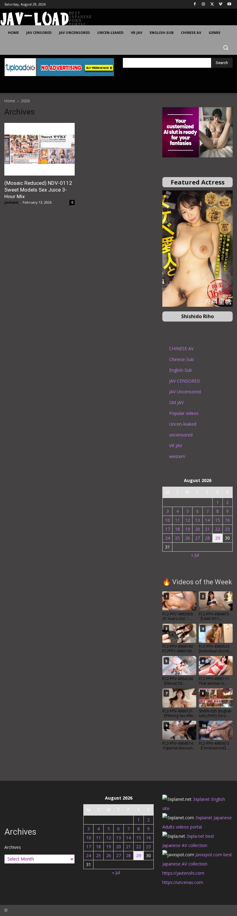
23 (227, 529)
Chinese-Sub (181, 359)
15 (217, 520)
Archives (12, 847)
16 (227, 520)
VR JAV (175, 445)
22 (217, 529)
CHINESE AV (181, 348)
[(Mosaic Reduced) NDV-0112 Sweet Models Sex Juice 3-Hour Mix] (39, 149)
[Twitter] (212, 4)
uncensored (181, 435)
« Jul (195, 555)
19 (187, 529)
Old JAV (176, 402)
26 (187, 538)
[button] (225, 47)
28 (207, 538)
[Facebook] (194, 4)
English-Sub (180, 370)
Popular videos (184, 413)
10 (167, 520)
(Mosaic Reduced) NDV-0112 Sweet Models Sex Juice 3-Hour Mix (38, 190)
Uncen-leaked (182, 424)
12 (187, 520)
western (177, 456)
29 (217, 538)
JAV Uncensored (185, 392)
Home (9, 100)
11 (177, 520)
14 (207, 520)
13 (197, 520)
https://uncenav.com (182, 882)
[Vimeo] (220, 4)
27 (197, 538)
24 (167, 538)
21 (207, 529)
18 (177, 529)
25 (177, 538)
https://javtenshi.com (183, 873)
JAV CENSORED (184, 381)
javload (11, 202)
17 (167, 529)
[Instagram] (203, 4)
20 (197, 529)
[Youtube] (229, 4)
